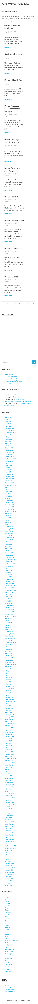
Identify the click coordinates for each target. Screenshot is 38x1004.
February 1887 (9, 815)
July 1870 (8, 828)
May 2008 (8, 599)
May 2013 (8, 467)
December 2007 (10, 610)
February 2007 (9, 631)
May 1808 (8, 883)
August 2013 (9, 461)
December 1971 (10, 732)
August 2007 (9, 618)
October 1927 (9, 793)
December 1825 (10, 872)
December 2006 (10, 636)
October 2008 (9, 588)
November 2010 (10, 533)
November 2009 (10, 559)
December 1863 (10, 835)
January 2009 (9, 581)
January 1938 (9, 784)
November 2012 (10, 480)
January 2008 (9, 607)
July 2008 (8, 594)
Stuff (6, 960)
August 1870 (9, 826)
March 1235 (9, 885)
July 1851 (8, 852)
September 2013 (10, 459)
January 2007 (9, 634)
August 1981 (9, 725)
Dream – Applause (12, 249)
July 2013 (8, 463)
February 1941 (9, 782)
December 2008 (10, 583)
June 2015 (8, 421)
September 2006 (10, 642)
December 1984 (10, 719)
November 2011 (10, 507)
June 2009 (8, 570)
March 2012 (9, 498)
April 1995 (8, 693)
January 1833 (9, 870)
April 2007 (8, 627)
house (7, 929)
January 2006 (9, 660)
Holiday (7, 927)
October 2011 (9, 509)
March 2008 (9, 603)
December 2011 (10, 505)
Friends (7, 919)
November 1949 (10, 763)
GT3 (6, 923)
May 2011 (8, 520)
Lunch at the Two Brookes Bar (14, 379)
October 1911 (9, 804)
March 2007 (9, 629)
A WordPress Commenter (13, 401)
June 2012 (8, 491)
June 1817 (8, 876)
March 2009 (9, 577)
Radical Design (9, 951)
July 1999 (8, 675)
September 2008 (10, 590)
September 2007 (10, 616)
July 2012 (8, 489)
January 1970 (9, 736)
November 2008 (10, 585)
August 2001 (9, 669)
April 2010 (8, 548)
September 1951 (10, 758)
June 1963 (8, 745)
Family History (9, 912)
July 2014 (8, 437)
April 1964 (8, 743)
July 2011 (8, 515)
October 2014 (9, 430)
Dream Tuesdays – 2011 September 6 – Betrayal (13, 109)
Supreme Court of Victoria (13, 381)
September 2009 (10, 564)
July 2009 (8, 568)
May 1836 (8, 861)
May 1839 (8, 859)
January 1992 (9, 708)
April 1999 (8, 682)
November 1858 (10, 841)
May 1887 (8, 813)
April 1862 (8, 837)
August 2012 (9, 487)
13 (29, 303)
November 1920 (10, 798)
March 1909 (9, 809)
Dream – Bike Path (12, 197)
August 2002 (9, 666)
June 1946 (8, 767)
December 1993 (10, 699)
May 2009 (8, 572)
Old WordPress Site (16, 3)
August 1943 (9, 769)
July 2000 (8, 671)
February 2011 (9, 526)
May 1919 (8, 800)
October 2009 (9, 561)
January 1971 (9, 734)
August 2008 (9, 592)
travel (7, 967)
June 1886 (8, 817)
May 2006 (8, 651)
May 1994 (8, 695)
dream (7, 33)
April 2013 (8, 470)
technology (8, 964)
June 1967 (8, 741)
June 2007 (8, 623)
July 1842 (8, 854)
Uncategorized (9, 971)
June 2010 (8, 544)
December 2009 (10, 557)
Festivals (8, 914)
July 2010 (8, 542)
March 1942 (9, 776)
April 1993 (8, 706)
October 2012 (9, 483)
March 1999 (9, 684)
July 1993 (8, 704)
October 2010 (9, 535)
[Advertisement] (19, 337)
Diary (6, 908)
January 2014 (9, 450)
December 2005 (10, 662)
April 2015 (8, 424)
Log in (7, 985)
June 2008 (8, 596)
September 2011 (10, 511)
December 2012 (10, 478)
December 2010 (10, 531)
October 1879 (9, 822)
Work (6, 973)
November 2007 (10, 612)
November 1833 (10, 868)
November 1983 (10, 723)
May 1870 (8, 830)
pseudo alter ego (10, 949)
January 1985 (9, 717)
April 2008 (8, 601)
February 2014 (9, 448)
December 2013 (10, 452)
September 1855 (10, 846)
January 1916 (9, 802)
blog (6, 897)
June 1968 (8, 739)
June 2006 (8, 649)
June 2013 (8, 465)
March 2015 (9, 426)
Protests (7, 947)
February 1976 (9, 728)
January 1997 (9, 690)
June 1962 (8, 749)
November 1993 (10, 701)
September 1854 (10, 848)
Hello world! (9, 374)
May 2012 (8, 494)
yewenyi (15, 31)
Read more (8, 47)
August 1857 (9, 844)
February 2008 (9, 605)
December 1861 (10, 839)
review (7, 956)
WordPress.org (10, 991)
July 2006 (8, 647)
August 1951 (9, 760)
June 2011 (8, 518)
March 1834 (9, 865)
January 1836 (9, 863)
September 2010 (10, 537)
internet (7, 932)
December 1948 (10, 765)
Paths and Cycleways (11, 940)
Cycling (7, 905)
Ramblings (8, 954)
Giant (6, 921)
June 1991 (8, 710)
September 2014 (10, 432)
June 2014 (8, 439)
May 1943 (8, 774)
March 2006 (9, 655)
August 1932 (9, 787)
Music (7, 936)
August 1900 (9, 811)
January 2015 (9, 428)
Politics (7, 945)
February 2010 (9, 553)
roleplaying (8, 958)
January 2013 (9, 476)
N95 (6, 938)
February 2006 (9, 658)
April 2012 (8, 496)
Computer (8, 901)
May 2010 (8, 546)
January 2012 (9, 502)
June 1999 (8, 677)
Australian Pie (12, 395)
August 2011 (9, 513)
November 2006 (10, 638)
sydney (7, 962)
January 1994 (9, 697)
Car (6, 899)
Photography (9, 943)
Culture (7, 903)
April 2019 (8, 417)
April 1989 (8, 712)
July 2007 (8, 620)
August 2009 (9, 566)
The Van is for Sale (11, 376)
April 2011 (8, 522)
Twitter (7, 969)
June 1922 (8, 795)
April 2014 (8, 443)
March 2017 (9, 419)
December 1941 (10, 778)
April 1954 (8, 756)
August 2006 (9, 645)
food (6, 916)
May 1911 (8, 806)
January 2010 (9, 555)
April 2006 (8, 653)
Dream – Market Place (14, 221)
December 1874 (10, 824)
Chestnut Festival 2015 (12, 383)
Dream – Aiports (11, 277)
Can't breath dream (13, 54)
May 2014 (8, 441)
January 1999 (9, 686)
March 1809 (9, 881)
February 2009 (9, 579)
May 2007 (8, 625)
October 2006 (9, 640)
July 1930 (8, 789)
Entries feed (9, 987)
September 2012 (10, 485)
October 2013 (9, 456)
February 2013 (9, 474)
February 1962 (9, 752)
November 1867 (10, 833)
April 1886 (8, 819)
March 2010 (9, 550)
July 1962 (8, 747)
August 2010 (9, 540)
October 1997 (9, 688)
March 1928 (9, 791)
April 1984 (8, 721)
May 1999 (8, 680)
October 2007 (9, 614)
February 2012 (9, 500)
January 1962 (9, 754)
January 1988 (9, 715)
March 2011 (9, 524)
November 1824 (10, 874)
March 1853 (9, 850)
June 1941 (8, 780)
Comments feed (10, 989)
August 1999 (9, 673)
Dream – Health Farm (13, 80)
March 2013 (9, 472)
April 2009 (8, 575)
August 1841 (9, 857)
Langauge (8, 934)
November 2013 (10, 454)
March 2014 (9, 446)
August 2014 (9, 435)
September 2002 (10, 664)
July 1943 (8, 771)
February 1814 (9, 879)
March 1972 (9, 730)
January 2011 (9, 529)
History (7, 925)
